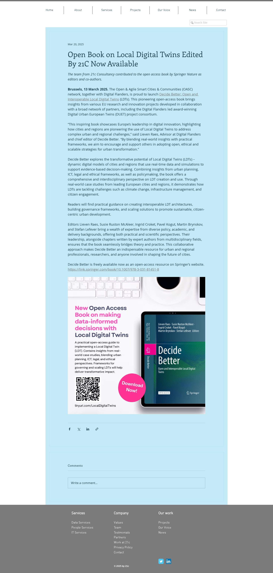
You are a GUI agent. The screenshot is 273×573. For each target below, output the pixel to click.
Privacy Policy (123, 547)
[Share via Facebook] (69, 429)
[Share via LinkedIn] (88, 429)
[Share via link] (97, 429)
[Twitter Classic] (161, 561)
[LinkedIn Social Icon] (168, 561)
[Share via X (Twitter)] (78, 429)
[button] (106, 10)
